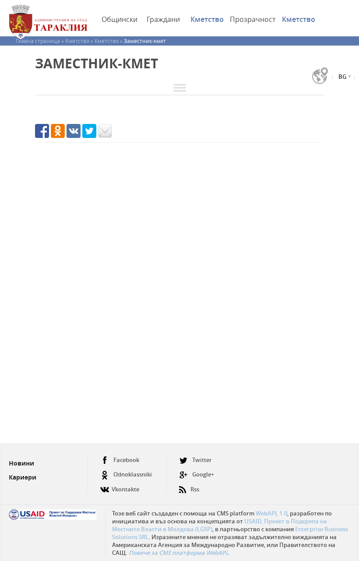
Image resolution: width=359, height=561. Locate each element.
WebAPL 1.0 (271, 513)
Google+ (203, 474)
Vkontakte (125, 489)
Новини (21, 463)
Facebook (126, 460)
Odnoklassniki (132, 474)
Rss (194, 489)
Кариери (22, 477)
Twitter (202, 460)
